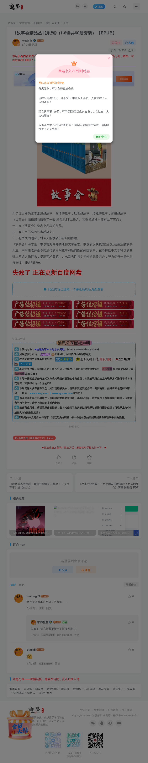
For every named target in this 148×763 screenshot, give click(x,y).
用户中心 (101, 137)
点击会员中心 (47, 125)
